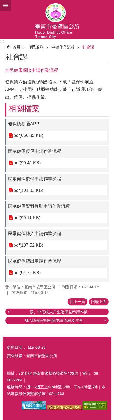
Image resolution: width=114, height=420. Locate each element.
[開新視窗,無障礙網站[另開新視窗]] (95, 408)
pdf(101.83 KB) (28, 190)
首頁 (16, 47)
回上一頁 (77, 301)
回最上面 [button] (99, 301)
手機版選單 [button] (5, 5)
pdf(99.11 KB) (27, 217)
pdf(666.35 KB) (28, 135)
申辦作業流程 (63, 47)
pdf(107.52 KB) (28, 245)
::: (2, 41)
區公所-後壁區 (57, 19)
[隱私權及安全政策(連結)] (64, 408)
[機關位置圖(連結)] (34, 408)
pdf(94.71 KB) (27, 272)
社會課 (88, 47)
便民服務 (36, 47)
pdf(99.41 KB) (27, 163)
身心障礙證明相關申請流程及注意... (55, 320)
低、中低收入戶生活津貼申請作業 (59, 312)
